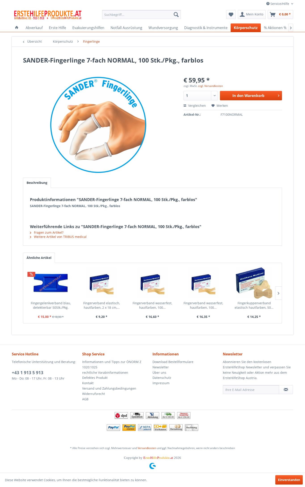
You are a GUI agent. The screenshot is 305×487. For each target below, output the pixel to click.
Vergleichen (196, 105)
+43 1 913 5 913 (27, 373)
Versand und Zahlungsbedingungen (109, 388)
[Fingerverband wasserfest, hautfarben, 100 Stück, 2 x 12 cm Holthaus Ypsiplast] (152, 283)
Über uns (159, 372)
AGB (85, 399)
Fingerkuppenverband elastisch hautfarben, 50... (254, 305)
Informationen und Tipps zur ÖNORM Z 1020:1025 (111, 364)
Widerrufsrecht (93, 394)
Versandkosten (147, 448)
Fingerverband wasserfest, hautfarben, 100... (152, 305)
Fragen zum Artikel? (48, 232)
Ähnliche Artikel (39, 258)
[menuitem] (141, 14)
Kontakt (88, 383)
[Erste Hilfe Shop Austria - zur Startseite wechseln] (47, 15)
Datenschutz (161, 378)
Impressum (160, 383)
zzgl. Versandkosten (210, 86)
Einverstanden (289, 480)
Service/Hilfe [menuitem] (279, 4)
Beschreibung (37, 183)
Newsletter (160, 367)
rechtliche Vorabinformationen (105, 372)
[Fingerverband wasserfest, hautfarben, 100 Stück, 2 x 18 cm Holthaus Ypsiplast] (203, 283)
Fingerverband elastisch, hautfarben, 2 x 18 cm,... (101, 305)
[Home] (17, 27)
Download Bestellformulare (172, 362)
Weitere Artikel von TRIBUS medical (60, 237)
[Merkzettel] (231, 14)
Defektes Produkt (95, 378)
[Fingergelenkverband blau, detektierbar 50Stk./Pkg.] (51, 283)
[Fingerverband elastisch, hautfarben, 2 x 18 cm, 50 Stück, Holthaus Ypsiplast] (102, 283)
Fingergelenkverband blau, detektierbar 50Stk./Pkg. (51, 305)
